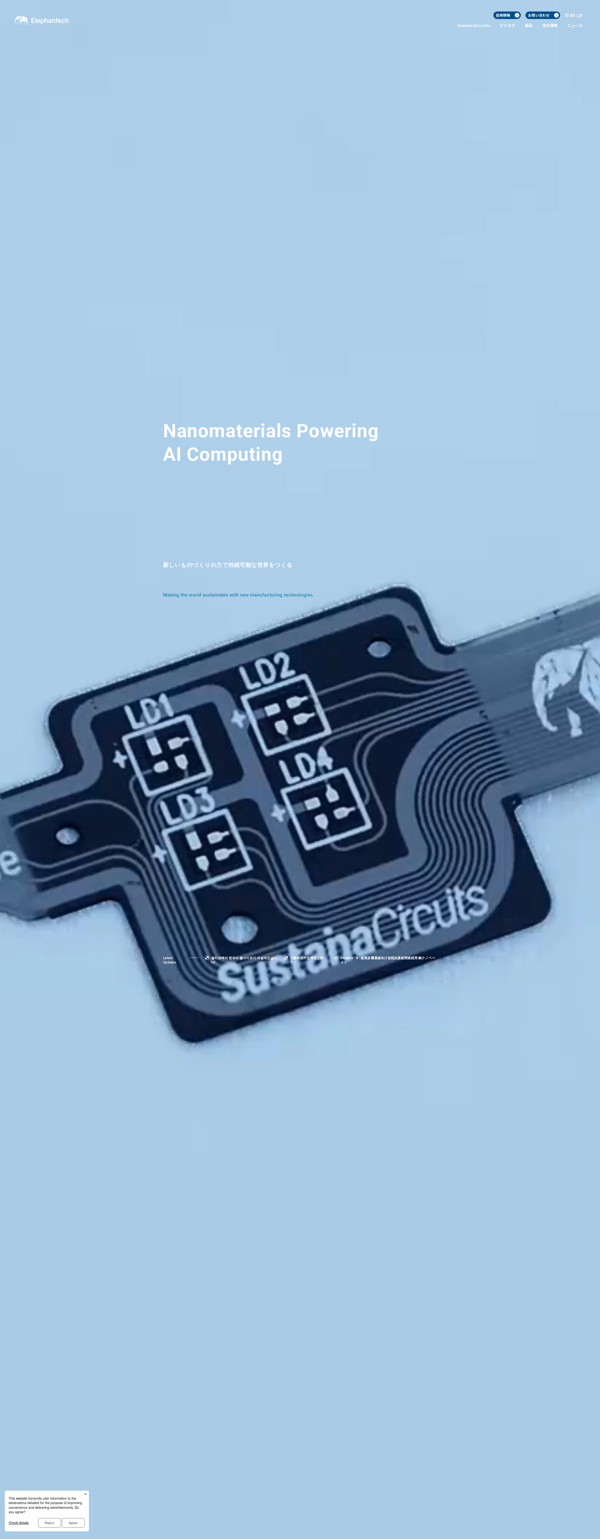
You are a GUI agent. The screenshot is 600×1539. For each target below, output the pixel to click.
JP (580, 15)
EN (572, 15)
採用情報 (503, 15)
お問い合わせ (539, 15)
